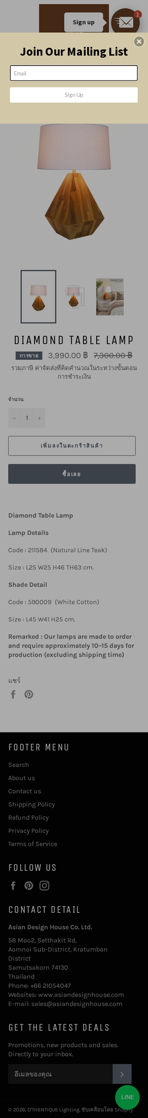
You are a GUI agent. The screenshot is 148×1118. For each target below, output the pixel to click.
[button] (139, 42)
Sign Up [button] (74, 94)
